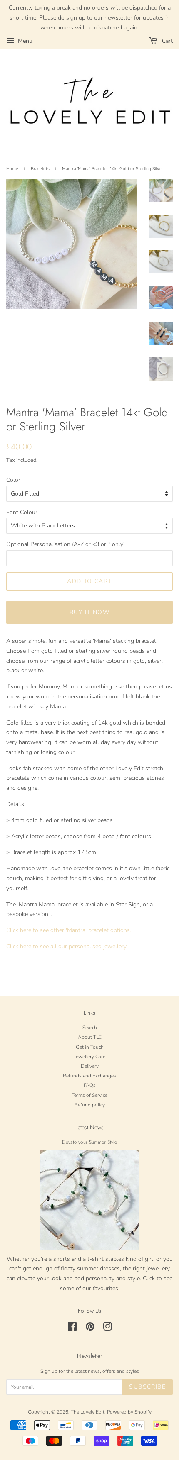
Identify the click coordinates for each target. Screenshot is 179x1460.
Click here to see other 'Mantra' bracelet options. (68, 930)
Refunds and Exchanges (89, 1075)
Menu (24, 41)
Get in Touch (90, 1047)
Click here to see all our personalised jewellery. (66, 946)
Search (89, 1027)
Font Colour (21, 512)
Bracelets (40, 169)
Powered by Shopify (129, 1412)
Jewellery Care (89, 1056)
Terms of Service (89, 1095)
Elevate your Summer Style (89, 1141)
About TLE (90, 1037)
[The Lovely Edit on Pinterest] (89, 1328)
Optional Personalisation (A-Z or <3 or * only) (65, 544)
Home (12, 169)
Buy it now (89, 612)
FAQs (90, 1085)
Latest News (89, 1127)
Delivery (90, 1066)
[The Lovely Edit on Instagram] (107, 1328)
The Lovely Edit (87, 1412)
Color (13, 480)
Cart (166, 41)
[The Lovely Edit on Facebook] (72, 1328)
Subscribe (147, 1387)
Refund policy (90, 1104)
